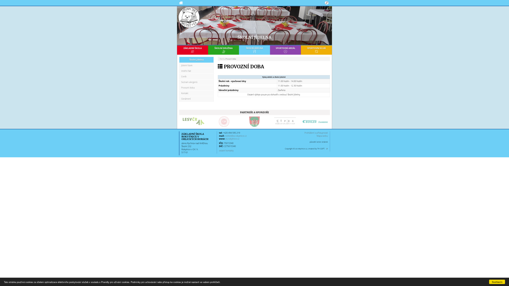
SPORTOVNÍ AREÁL (285, 48)
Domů (222, 59)
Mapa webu (322, 135)
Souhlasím (497, 281)
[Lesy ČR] (193, 121)
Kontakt (184, 93)
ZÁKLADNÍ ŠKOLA (192, 48)
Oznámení (186, 98)
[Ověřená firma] (224, 121)
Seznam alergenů (189, 82)
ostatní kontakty (226, 150)
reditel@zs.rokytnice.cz (236, 135)
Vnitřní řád (186, 71)
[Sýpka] (285, 121)
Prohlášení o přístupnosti (316, 132)
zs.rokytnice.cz (232, 138)
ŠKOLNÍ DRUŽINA (223, 48)
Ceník (184, 76)
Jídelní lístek (186, 65)
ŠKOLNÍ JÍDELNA (254, 48)
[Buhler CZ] (315, 121)
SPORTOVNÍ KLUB (316, 48)
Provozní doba (188, 87)
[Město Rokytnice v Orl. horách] (254, 121)
